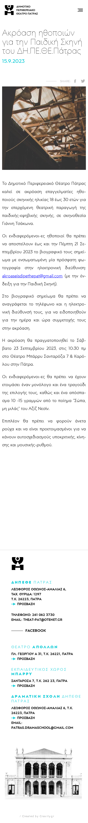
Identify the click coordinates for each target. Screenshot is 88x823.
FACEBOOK (35, 630)
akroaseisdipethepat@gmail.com (32, 275)
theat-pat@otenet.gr (42, 620)
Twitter (83, 81)
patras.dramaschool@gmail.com (42, 728)
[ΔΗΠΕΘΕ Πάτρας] (18, 564)
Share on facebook (75, 81)
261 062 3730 (43, 615)
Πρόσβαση (26, 604)
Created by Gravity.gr (38, 816)
